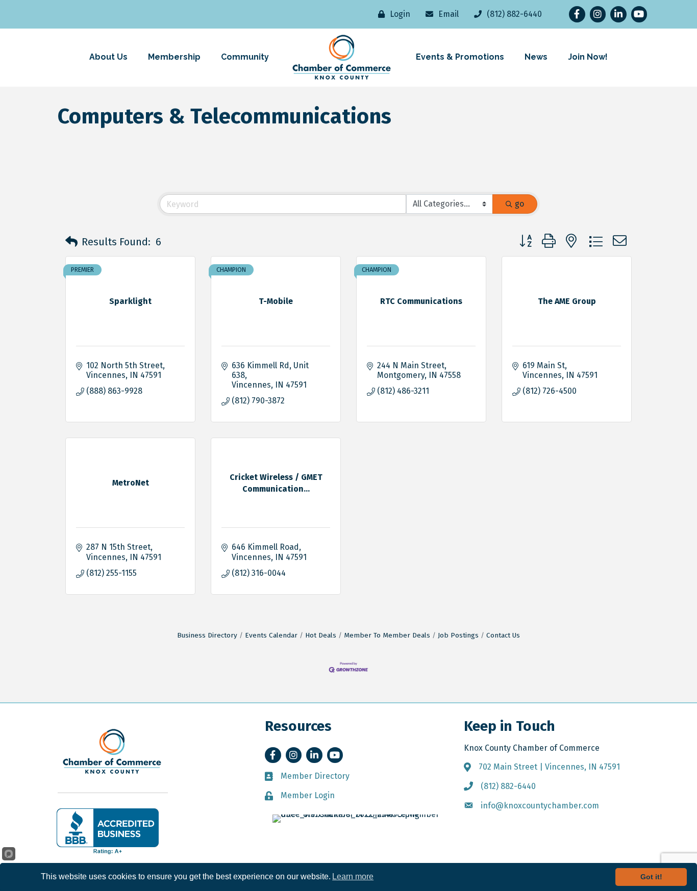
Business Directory (207, 635)
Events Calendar (271, 635)
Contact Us (503, 635)
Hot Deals (320, 635)
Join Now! (588, 57)
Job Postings (458, 635)
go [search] (519, 204)
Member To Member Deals (387, 635)
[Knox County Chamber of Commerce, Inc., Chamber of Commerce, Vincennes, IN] (108, 831)
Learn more (353, 876)
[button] (71, 242)
